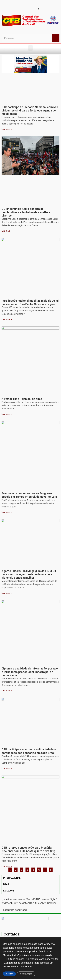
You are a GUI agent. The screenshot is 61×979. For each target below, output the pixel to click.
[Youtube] (22, 8)
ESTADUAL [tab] (8, 890)
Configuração (26, 974)
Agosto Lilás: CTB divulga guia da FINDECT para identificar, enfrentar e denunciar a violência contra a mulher (29, 574)
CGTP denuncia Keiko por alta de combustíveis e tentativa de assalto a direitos (26, 212)
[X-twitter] (44, 8)
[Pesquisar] (55, 38)
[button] (30, 48)
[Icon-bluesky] (38, 8)
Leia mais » (7, 129)
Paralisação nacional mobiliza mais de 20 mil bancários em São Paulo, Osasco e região (30, 302)
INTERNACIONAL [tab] (11, 878)
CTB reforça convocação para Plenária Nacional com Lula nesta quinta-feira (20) (28, 849)
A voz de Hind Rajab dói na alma (22, 398)
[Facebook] (16, 8)
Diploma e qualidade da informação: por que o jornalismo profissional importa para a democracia (30, 672)
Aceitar (9, 974)
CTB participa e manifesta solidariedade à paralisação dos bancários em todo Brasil (29, 751)
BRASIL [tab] (7, 884)
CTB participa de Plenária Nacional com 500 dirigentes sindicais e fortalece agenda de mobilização (30, 110)
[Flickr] (33, 8)
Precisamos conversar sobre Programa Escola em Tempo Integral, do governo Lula (29, 495)
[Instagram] (27, 8)
